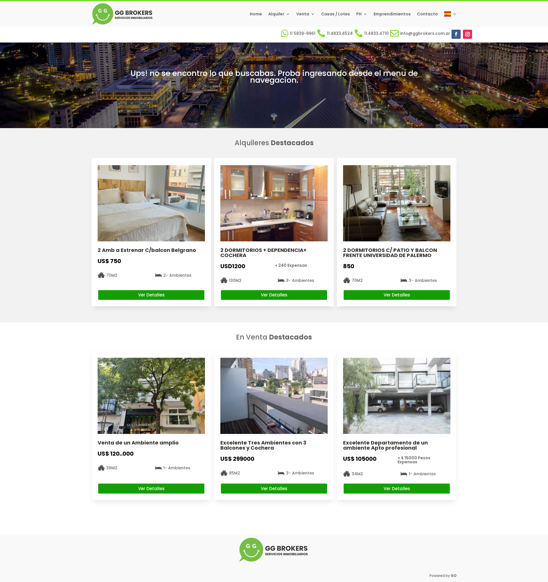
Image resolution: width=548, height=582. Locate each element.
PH (359, 14)
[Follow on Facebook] (456, 34)
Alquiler (276, 14)
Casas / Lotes (335, 14)
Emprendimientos (392, 14)
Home (256, 14)
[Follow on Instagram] (467, 34)
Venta (302, 14)
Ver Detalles (151, 295)
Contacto (427, 14)
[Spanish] (450, 14)
